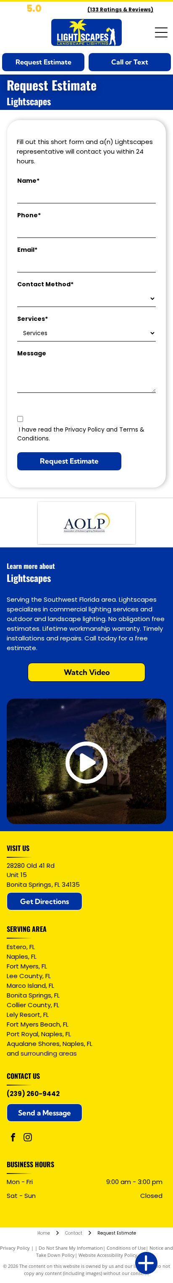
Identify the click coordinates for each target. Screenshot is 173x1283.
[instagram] (27, 1138)
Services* (32, 319)
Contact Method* (45, 284)
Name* (28, 180)
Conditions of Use (126, 1248)
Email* (27, 249)
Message (31, 353)
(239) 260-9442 (33, 1093)
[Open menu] (161, 32)
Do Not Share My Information (71, 1248)
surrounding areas (49, 1053)
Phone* (29, 215)
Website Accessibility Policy (108, 1255)
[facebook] (13, 1138)
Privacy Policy (15, 1248)
